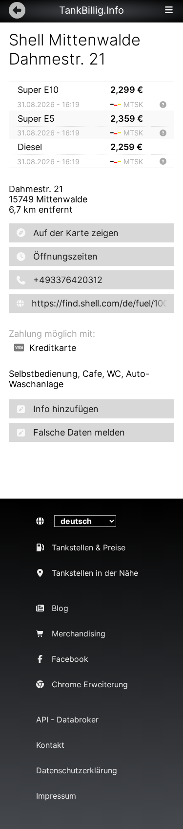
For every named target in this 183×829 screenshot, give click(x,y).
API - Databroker (67, 719)
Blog (60, 608)
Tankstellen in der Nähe (95, 573)
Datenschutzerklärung (76, 770)
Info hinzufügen (66, 409)
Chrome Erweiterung (90, 684)
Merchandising (78, 633)
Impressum (56, 796)
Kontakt (50, 745)
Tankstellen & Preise (88, 547)
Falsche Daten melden (79, 432)
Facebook (70, 659)
